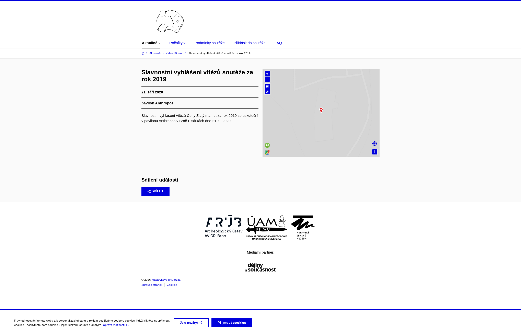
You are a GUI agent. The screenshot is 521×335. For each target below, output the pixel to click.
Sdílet (157, 191)
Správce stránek (151, 284)
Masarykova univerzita (166, 279)
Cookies (172, 284)
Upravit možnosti (114, 324)
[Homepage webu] (162, 19)
